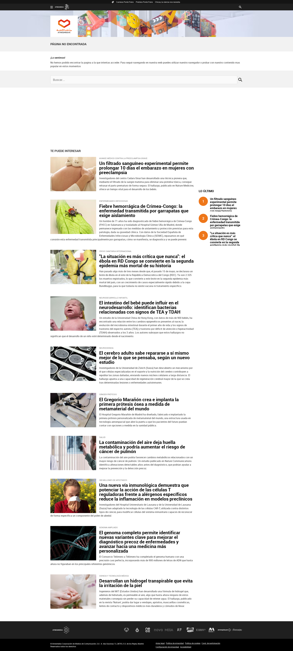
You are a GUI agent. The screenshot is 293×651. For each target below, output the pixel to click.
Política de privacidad (175, 643)
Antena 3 (126, 630)
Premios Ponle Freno (144, 2)
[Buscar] (240, 7)
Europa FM (200, 630)
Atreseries (179, 630)
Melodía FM (211, 630)
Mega (169, 630)
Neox (147, 630)
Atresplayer (224, 630)
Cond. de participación (211, 643)
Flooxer (237, 630)
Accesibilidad (185, 647)
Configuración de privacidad (167, 647)
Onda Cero (190, 630)
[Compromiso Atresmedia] (64, 26)
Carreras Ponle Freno (125, 2)
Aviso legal (160, 643)
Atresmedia (61, 630)
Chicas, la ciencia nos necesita (167, 2)
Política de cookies (192, 643)
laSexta (137, 630)
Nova (158, 630)
